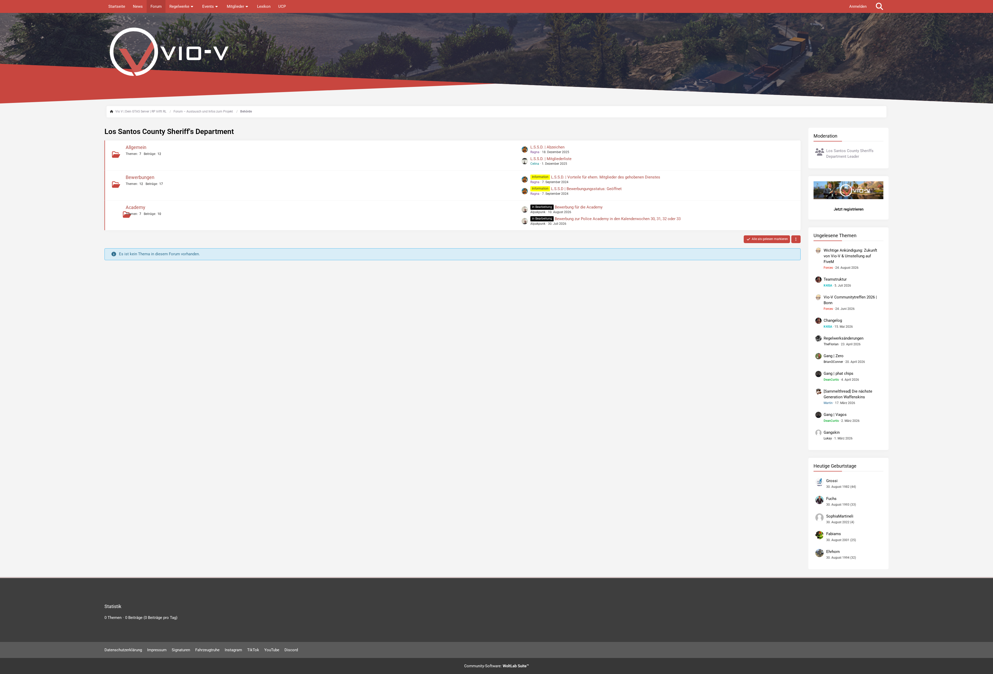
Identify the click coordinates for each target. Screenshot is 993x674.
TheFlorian (831, 344)
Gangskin (832, 432)
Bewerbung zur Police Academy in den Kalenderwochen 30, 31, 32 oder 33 (618, 218)
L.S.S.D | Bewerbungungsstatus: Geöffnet (586, 188)
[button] (796, 239)
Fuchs (831, 498)
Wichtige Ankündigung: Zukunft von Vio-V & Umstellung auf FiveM (850, 256)
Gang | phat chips (838, 373)
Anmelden (858, 6)
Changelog (833, 320)
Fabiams (833, 533)
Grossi (832, 480)
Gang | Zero (834, 356)
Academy (135, 207)
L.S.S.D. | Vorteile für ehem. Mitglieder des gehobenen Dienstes (605, 177)
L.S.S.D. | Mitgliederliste (550, 158)
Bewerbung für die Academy (579, 207)
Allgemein (136, 147)
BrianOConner (833, 362)
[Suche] (879, 6)
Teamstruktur (835, 279)
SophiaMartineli (839, 516)
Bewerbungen (140, 177)
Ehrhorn (833, 551)
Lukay (828, 438)
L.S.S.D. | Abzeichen (547, 147)
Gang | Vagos (835, 414)
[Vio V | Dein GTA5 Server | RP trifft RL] (496, 51)
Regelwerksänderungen (843, 338)
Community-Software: (496, 666)
